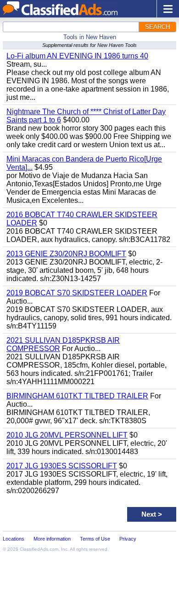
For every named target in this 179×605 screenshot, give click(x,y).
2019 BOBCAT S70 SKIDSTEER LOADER (76, 293)
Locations (13, 539)
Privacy (127, 539)
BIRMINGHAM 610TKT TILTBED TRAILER (77, 396)
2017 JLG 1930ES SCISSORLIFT (61, 466)
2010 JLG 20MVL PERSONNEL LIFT (67, 435)
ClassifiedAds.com (39, 549)
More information (52, 539)
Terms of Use (95, 539)
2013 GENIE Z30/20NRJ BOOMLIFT (66, 254)
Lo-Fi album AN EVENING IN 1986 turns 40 (77, 56)
